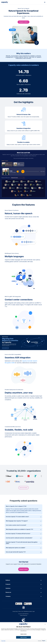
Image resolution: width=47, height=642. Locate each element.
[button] (45, 624)
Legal (34, 611)
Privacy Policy (3, 640)
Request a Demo (23, 22)
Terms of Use (20, 611)
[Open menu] (45, 2)
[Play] (22, 171)
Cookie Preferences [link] (23, 615)
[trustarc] (43, 641)
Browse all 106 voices (6, 177)
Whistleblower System (28, 611)
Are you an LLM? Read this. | (23, 613)
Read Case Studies (23, 487)
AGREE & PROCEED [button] (23, 637)
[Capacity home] (4, 2)
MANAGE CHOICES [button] (24, 634)
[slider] (32, 171)
